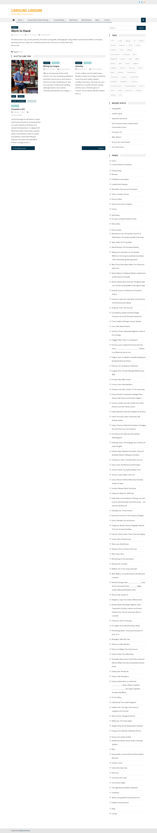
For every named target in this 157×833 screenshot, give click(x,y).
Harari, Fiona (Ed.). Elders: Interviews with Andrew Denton (126, 418)
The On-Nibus (117, 697)
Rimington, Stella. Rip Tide (121, 639)
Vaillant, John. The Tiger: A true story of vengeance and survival (125, 709)
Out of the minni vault (119, 777)
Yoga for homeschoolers (120, 802)
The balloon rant (20, 148)
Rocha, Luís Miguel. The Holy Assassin (125, 649)
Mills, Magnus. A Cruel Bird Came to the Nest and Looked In (128, 576)
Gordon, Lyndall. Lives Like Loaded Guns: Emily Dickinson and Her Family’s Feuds (128, 405)
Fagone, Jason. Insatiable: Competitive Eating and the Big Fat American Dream (128, 359)
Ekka (113, 749)
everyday (126, 54)
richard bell (134, 77)
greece (113, 63)
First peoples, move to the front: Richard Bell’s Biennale (128, 756)
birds (130, 45)
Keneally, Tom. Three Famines (122, 510)
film (134, 54)
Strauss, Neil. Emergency (120, 676)
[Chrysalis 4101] (26, 76)
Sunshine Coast (116, 86)
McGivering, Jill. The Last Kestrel (123, 559)
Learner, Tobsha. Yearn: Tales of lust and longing (128, 534)
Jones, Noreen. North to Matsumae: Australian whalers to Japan (127, 481)
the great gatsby (130, 86)
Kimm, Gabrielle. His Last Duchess (123, 520)
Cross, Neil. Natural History (121, 326)
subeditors (123, 81)
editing (129, 50)
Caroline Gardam (26, 10)
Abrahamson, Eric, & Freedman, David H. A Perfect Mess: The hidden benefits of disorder (128, 235)
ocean (140, 68)
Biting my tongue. (51, 66)
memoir (122, 68)
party (112, 72)
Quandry (79, 66)
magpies (114, 68)
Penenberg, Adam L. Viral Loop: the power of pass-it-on (127, 632)
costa (121, 50)
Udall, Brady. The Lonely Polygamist (124, 702)
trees (112, 90)
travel (141, 86)
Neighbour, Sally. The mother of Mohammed (127, 599)
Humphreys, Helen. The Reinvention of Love (127, 460)
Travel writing (59, 20)
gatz (130, 59)
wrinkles (139, 90)
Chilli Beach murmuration (120, 179)
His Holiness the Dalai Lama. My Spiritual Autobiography (125, 436)
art (13, 96)
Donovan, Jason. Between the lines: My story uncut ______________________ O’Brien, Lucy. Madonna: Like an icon (128, 348)
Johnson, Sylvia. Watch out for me (123, 474)
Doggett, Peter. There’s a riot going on (125, 340)
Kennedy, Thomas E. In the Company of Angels (128, 515)
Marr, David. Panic (118, 554)
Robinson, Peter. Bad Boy (121, 644)
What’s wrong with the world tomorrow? (126, 797)
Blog (97, 20)
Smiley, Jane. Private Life (120, 671)
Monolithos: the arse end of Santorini (125, 189)
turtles (120, 90)
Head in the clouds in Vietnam (122, 204)
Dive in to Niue (117, 199)
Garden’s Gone (117, 763)
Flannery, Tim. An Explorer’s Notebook (125, 366)
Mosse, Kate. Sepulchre (120, 595)
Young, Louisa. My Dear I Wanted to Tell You (126, 731)
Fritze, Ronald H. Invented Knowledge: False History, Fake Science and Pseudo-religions (127, 396)
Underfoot (115, 792)
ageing (127, 40)
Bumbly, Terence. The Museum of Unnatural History (127, 292)
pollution (121, 72)
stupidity (114, 81)
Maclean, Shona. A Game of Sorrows (124, 549)
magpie (135, 63)
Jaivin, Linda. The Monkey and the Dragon (126, 465)
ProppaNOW (116, 108)
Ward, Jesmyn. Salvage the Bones (123, 716)
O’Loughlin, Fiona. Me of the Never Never (126, 625)
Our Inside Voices (118, 147)
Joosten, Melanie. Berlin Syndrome (124, 488)
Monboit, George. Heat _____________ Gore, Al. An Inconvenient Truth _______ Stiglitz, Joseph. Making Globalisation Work (128, 586)
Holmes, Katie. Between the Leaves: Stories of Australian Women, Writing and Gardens (128, 453)
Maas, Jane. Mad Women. (120, 544)
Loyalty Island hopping (119, 184)
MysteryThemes (25, 830)
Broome (115, 174)
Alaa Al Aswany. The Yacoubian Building (125, 247)
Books (14, 27)
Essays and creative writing (38, 20)
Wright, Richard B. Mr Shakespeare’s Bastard (127, 726)
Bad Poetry (74, 20)
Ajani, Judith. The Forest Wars (122, 242)
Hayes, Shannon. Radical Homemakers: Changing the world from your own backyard (129, 427)
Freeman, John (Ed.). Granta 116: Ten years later (128, 389)
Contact (107, 20)
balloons (122, 45)
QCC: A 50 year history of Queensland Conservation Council (125, 125)
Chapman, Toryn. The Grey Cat (122, 307)
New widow (116, 224)
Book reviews (86, 20)
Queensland (131, 72)
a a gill (120, 40)
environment (115, 54)
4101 (112, 40)
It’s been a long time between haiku (124, 219)
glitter (137, 59)
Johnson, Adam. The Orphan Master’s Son (126, 470)
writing (113, 95)
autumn (141, 40)
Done (100, 148)
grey (120, 63)
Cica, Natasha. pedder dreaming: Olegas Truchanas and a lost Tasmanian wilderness (127, 314)
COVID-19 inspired (18, 101)
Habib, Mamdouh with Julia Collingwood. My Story (129, 411)
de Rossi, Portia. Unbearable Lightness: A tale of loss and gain (128, 333)
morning (131, 68)
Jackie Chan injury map (119, 768)
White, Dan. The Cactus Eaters (122, 721)
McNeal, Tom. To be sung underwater (124, 569)
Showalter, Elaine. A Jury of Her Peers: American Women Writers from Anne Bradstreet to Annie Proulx (128, 663)
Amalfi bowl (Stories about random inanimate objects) (127, 742)
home (128, 63)
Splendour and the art (119, 118)
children (113, 50)
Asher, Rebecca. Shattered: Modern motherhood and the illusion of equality (129, 275)
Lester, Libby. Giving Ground (121, 539)
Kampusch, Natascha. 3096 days (123, 493)
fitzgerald (114, 59)
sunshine (134, 81)
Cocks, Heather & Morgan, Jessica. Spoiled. (126, 321)
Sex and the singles (118, 782)
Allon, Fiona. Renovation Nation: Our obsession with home (128, 266)
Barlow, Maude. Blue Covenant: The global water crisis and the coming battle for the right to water (128, 284)
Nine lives (115, 773)
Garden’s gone (117, 113)
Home (20, 20)
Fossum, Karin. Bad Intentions (122, 384)
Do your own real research (121, 142)
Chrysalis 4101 (18, 109)
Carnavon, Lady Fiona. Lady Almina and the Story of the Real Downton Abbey (128, 301)
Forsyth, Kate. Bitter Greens (121, 379)
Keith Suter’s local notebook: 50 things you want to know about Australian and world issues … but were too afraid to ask (128, 502)
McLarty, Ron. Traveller (119, 564)
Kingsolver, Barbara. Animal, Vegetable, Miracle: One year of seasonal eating (128, 527)
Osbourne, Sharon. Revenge (122, 620)
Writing (15, 106)
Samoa (114, 209)
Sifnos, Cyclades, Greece (120, 194)
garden (123, 59)
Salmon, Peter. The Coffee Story (123, 654)
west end (32, 101)
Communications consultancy (122, 164)
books (21, 52)
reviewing (114, 77)
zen (120, 95)
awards (113, 45)
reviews (124, 77)
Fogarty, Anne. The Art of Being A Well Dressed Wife (128, 373)
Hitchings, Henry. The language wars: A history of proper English (128, 444)
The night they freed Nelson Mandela (125, 787)
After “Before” (117, 137)
